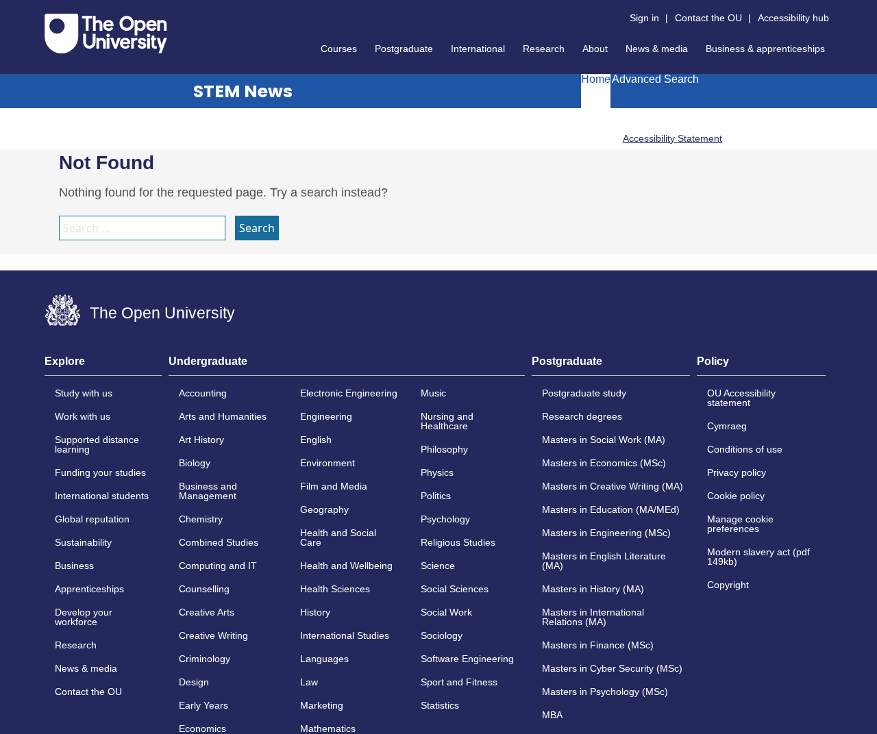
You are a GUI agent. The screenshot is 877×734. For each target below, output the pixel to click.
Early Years (203, 705)
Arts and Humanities (223, 416)
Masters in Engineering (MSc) (606, 532)
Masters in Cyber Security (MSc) (612, 668)
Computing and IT (218, 565)
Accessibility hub (793, 18)
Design (194, 681)
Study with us (83, 393)
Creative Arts (206, 612)
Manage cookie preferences (740, 524)
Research (544, 48)
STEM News (243, 91)
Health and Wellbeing (346, 565)
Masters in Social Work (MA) (603, 439)
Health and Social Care (338, 537)
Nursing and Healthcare (447, 421)
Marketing (321, 705)
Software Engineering (467, 658)
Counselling (204, 588)
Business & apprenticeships (765, 48)
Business (74, 565)
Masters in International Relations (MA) (593, 617)
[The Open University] (106, 33)
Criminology (204, 658)
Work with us (82, 416)
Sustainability (83, 542)
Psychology (445, 519)
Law (309, 681)
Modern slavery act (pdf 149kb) (758, 556)
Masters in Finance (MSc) (598, 645)
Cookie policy (736, 495)
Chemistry (201, 519)
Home (595, 79)
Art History (201, 439)
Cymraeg (727, 425)
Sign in (644, 18)
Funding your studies (100, 472)
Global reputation (92, 519)
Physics (437, 472)
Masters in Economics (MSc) (604, 462)
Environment (327, 462)
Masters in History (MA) (593, 588)
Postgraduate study (584, 393)
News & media (657, 48)
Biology (194, 462)
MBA (552, 714)
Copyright (728, 584)
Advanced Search (655, 79)
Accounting (203, 393)
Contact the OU (708, 17)
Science (438, 565)
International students (102, 495)
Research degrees (582, 416)
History (315, 612)
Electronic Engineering (348, 393)
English (316, 439)
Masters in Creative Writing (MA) (612, 486)
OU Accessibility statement (741, 398)
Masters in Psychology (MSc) (605, 691)
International (478, 48)
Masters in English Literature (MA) (604, 560)
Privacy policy (736, 472)
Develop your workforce (83, 617)
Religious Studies (458, 542)
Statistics (440, 705)
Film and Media (333, 486)
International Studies (344, 635)
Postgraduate (404, 48)
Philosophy (444, 449)
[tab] (103, 365)
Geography (324, 509)
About (595, 48)
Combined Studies (218, 542)
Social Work (446, 612)
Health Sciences (335, 588)
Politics (436, 495)
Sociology (441, 635)
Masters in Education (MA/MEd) (611, 509)
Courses (339, 48)
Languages (324, 658)
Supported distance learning (97, 444)
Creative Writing (213, 635)
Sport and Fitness (459, 681)
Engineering (326, 416)
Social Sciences (455, 588)
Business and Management (208, 491)
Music (433, 393)
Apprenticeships (89, 588)
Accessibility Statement (672, 138)
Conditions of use (744, 449)
